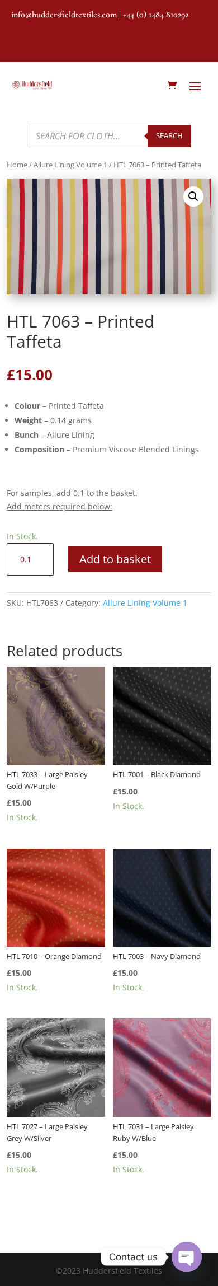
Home (17, 165)
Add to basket (115, 559)
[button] (193, 196)
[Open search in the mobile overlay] (109, 136)
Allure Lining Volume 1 (70, 165)
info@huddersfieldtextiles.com (64, 14)
